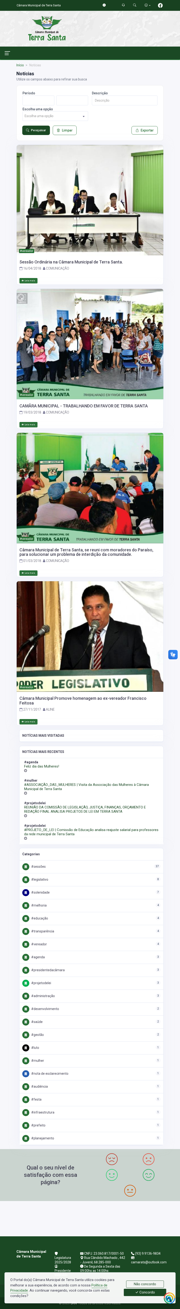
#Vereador (38, 944)
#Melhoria (38, 905)
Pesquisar (38, 130)
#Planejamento (42, 1138)
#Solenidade (40, 892)
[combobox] (55, 116)
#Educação (39, 918)
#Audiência (39, 1086)
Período (28, 93)
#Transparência (42, 931)
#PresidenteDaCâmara (47, 970)
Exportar (147, 130)
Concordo (147, 1292)
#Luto (34, 1048)
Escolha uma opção (37, 109)
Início (20, 65)
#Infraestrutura (42, 1112)
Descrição (100, 93)
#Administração (42, 996)
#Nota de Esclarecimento (49, 1073)
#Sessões (38, 866)
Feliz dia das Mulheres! (41, 766)
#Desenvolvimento (44, 1009)
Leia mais (29, 280)
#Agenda (37, 957)
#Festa (35, 1099)
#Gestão (37, 1035)
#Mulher (37, 1060)
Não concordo (145, 1284)
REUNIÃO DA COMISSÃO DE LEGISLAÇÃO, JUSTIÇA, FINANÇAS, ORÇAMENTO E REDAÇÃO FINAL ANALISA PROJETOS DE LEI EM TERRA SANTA (85, 809)
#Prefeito (37, 1125)
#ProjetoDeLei (40, 983)
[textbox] (55, 116)
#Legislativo (39, 879)
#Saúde (36, 1022)
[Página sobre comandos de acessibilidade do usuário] (147, 5)
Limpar (67, 130)
